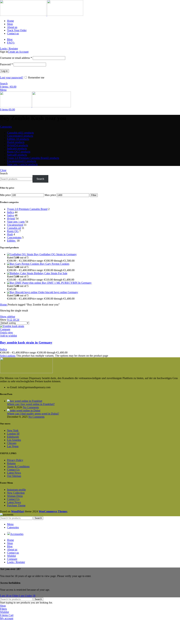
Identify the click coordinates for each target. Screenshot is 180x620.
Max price (50, 194)
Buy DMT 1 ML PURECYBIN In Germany (67, 282)
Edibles (11, 240)
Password (6, 64)
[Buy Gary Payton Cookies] (23, 263)
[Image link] (26, 372)
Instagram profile (16, 489)
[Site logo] (23, 14)
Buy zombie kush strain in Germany (26, 342)
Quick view (6, 332)
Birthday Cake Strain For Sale (50, 273)
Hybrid (11, 218)
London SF (13, 433)
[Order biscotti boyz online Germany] (22, 292)
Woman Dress (15, 495)
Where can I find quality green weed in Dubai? (33, 413)
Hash (10, 234)
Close (3, 170)
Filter (93, 195)
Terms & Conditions (18, 466)
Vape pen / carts (16, 221)
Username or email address (16, 57)
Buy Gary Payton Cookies (54, 263)
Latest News (14, 472)
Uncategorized (15, 224)
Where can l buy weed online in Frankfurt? (31, 404)
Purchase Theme (16, 505)
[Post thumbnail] (24, 400)
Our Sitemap (14, 475)
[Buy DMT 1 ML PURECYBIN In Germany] (24, 282)
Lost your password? (11, 77)
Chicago (11, 443)
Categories (6, 126)
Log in (4, 71)
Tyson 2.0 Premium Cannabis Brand (27, 209)
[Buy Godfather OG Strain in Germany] (20, 254)
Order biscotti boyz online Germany (58, 292)
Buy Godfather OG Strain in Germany (55, 254)
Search (4, 173)
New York (12, 430)
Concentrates (14, 237)
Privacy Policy (15, 460)
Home (4, 304)
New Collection (16, 492)
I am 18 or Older (9, 595)
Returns (11, 463)
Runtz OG (13, 231)
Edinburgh (13, 436)
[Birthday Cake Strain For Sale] (20, 273)
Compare (12, 558)
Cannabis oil (14, 228)
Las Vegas (12, 446)
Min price (5, 194)
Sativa (10, 215)
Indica (10, 212)
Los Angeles (14, 439)
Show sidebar (7, 316)
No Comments (31, 407)
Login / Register (16, 562)
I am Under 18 (27, 595)
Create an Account (18, 51)
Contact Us (13, 469)
